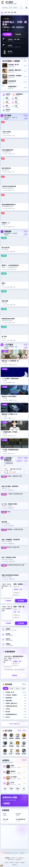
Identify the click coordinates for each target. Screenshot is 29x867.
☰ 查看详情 (18, 34)
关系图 (25, 458)
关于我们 (6, 862)
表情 (15, 12)
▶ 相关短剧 (21, 600)
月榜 (11, 688)
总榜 (23, 688)
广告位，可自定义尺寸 (14, 723)
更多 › (25, 61)
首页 (2, 12)
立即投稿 (6, 803)
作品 (8, 12)
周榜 (5, 688)
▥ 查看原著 (8, 600)
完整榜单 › (24, 684)
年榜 (17, 688)
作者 (12, 12)
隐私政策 (22, 862)
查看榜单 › (24, 760)
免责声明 (14, 864)
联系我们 (12, 862)
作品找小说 (19, 461)
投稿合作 (17, 862)
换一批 (25, 115)
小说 (5, 12)
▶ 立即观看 (7, 34)
